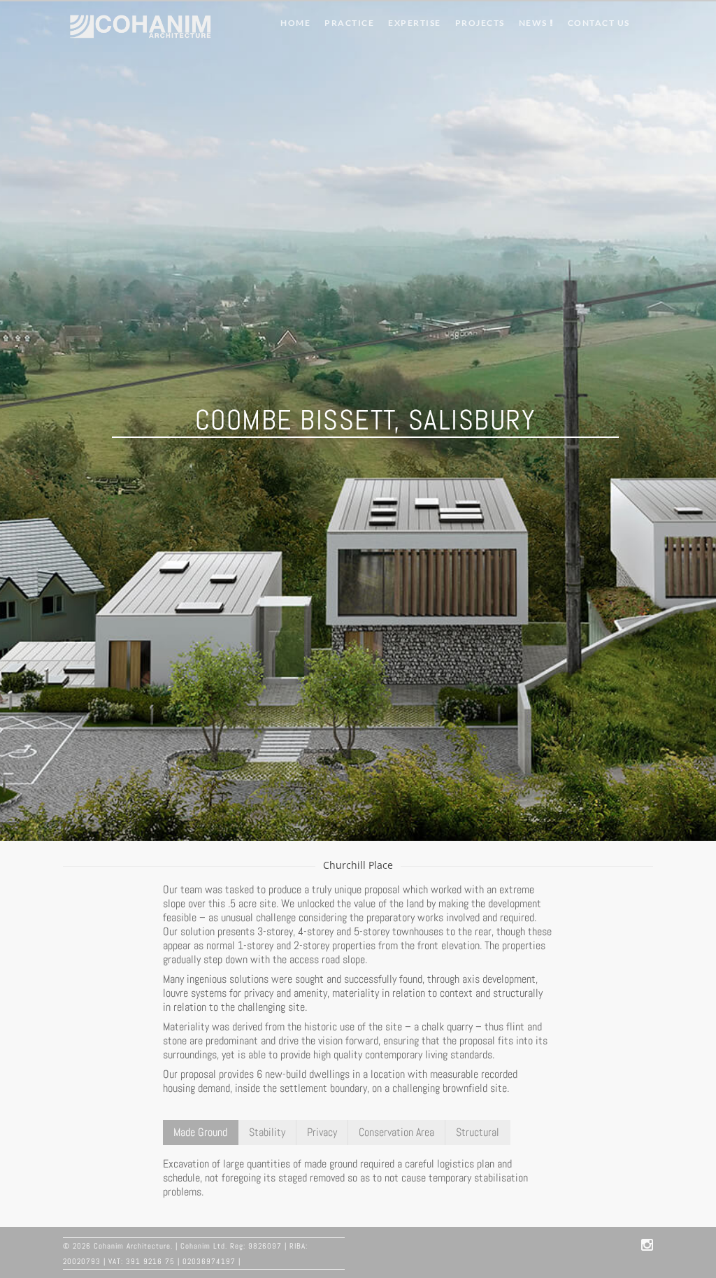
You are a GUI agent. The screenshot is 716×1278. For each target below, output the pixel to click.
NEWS (534, 22)
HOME (295, 22)
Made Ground (200, 1132)
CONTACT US (599, 22)
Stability (267, 1132)
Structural (477, 1132)
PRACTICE (349, 22)
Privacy (322, 1132)
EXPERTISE (414, 22)
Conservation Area (396, 1132)
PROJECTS (480, 22)
